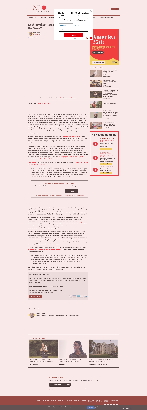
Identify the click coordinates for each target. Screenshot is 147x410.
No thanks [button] (73, 38)
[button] (91, 11)
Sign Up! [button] (73, 35)
